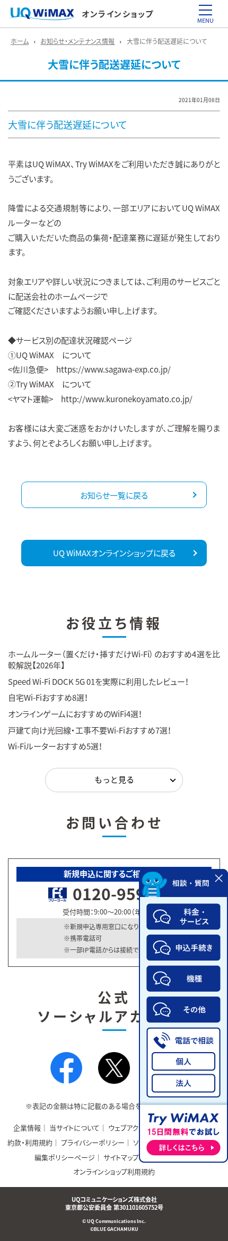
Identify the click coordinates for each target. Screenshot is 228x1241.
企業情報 (27, 1127)
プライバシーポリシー (93, 1142)
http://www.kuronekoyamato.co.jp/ (126, 399)
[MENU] (205, 10)
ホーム (20, 41)
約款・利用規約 (29, 1142)
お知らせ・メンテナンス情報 (77, 41)
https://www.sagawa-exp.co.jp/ (113, 369)
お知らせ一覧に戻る (114, 495)
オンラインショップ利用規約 (114, 1171)
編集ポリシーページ (64, 1157)
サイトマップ (121, 1157)
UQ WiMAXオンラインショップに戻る (114, 553)
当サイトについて (74, 1127)
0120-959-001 (126, 893)
